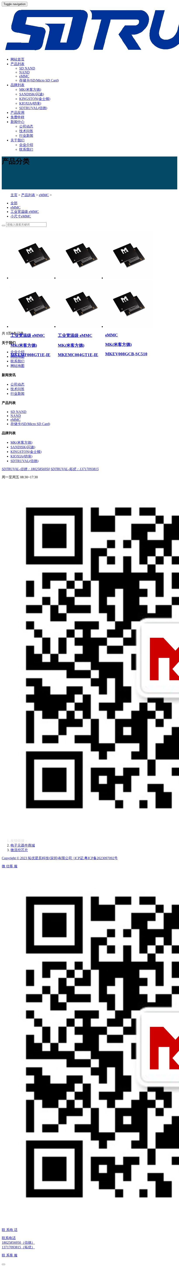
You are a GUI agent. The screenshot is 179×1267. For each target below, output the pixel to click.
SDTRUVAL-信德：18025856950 (26, 469)
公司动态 (26, 126)
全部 (13, 203)
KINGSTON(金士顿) (34, 99)
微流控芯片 (19, 850)
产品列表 (28, 195)
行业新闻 (26, 135)
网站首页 (17, 59)
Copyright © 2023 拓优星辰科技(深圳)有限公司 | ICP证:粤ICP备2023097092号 (60, 858)
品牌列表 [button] (17, 85)
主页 (13, 195)
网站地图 (17, 366)
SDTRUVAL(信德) (33, 108)
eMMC (24, 76)
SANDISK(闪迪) (31, 94)
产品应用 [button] (17, 112)
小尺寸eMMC (20, 216)
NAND (24, 72)
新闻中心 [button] (17, 122)
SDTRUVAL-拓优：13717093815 (75, 469)
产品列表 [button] (17, 64)
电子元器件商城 (22, 845)
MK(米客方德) (30, 89)
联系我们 (26, 149)
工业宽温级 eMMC (24, 212)
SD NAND (27, 68)
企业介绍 (26, 145)
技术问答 (26, 131)
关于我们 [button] (17, 140)
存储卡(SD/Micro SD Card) (39, 80)
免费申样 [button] (17, 117)
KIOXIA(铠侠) (30, 103)
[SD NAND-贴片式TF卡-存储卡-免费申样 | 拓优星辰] (89, 30)
